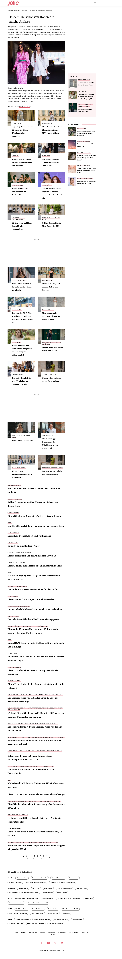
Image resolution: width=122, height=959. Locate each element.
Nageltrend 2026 (83, 165)
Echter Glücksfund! (19, 280)
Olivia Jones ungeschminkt (70, 909)
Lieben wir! (46, 156)
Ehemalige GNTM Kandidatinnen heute (26, 898)
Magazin (23, 932)
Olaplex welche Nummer (68, 882)
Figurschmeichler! (15, 499)
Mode (10, 523)
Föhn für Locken (48, 892)
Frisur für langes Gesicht (64, 888)
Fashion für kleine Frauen (17, 586)
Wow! (9, 780)
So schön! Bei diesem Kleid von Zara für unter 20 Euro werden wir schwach (36, 737)
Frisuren (11, 888)
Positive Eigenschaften (22, 919)
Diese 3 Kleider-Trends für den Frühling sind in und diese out (22, 162)
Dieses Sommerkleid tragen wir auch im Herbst (31, 599)
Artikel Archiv (85, 932)
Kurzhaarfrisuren (23, 888)
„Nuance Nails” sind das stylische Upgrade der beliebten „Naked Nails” (86, 171)
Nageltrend (81, 128)
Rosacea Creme (73, 878)
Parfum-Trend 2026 (84, 152)
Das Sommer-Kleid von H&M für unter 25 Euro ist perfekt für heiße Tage (35, 694)
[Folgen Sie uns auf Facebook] (42, 943)
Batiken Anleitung (48, 898)
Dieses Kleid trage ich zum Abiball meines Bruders (51, 287)
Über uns (52, 934)
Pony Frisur (36, 888)
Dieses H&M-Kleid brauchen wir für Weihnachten (20, 191)
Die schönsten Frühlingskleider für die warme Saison (22, 474)
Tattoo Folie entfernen (58, 878)
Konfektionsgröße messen (52, 468)
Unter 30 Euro (13, 653)
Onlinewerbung (73, 932)
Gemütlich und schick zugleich (19, 552)
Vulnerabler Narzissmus (56, 923)
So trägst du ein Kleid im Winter (24, 546)
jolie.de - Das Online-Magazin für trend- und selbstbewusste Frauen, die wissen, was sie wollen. (13, 3)
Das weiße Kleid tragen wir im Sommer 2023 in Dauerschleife (31, 766)
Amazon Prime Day (14, 681)
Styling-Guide (47, 435)
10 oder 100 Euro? (49, 374)
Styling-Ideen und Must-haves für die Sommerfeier (22, 226)
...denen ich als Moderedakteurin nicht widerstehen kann (35, 609)
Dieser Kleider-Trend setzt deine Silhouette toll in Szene (35, 565)
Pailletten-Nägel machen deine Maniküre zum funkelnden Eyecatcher (86, 133)
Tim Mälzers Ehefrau (22, 909)
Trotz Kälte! (47, 185)
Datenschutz (33, 932)
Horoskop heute (83, 141)
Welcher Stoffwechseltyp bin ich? (36, 882)
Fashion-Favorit (13, 616)
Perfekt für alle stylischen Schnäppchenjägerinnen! (28, 626)
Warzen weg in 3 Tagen (61, 919)
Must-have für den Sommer (18, 815)
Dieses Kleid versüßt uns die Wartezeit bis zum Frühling (35, 516)
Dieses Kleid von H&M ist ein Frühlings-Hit (29, 536)
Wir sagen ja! (47, 123)
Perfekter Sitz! (48, 309)
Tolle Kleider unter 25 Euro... (19, 606)
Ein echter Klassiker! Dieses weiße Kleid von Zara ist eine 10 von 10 (33, 723)
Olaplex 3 (53, 882)
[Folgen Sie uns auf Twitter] (62, 943)
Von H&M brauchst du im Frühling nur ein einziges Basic (36, 526)
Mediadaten (61, 932)
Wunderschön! (13, 513)
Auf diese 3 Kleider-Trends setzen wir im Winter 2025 (50, 162)
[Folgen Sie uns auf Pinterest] (55, 943)
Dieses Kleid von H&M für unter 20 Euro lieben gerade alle (22, 287)
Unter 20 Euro (17, 185)
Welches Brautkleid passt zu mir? (38, 903)
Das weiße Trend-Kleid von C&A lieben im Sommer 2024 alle (21, 381)
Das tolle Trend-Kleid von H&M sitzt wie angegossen (33, 619)
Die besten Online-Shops (16, 903)
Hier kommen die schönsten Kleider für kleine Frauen (51, 316)
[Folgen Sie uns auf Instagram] (48, 943)
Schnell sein (17, 309)
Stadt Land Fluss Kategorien (35, 923)
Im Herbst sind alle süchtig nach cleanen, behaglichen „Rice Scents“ (86, 158)
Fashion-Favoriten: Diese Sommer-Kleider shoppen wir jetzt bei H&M (33, 842)
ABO (16, 932)
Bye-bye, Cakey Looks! (85, 178)
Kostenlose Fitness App (16, 923)
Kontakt (42, 932)
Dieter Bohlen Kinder (37, 913)
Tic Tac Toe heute (53, 913)
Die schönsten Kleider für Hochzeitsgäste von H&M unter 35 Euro (52, 130)
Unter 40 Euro (47, 280)
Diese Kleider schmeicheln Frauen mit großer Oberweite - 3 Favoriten (34, 801)
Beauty (10, 878)
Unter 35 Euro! (13, 532)
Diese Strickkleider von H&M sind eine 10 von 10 (32, 555)
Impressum (51, 932)
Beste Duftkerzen (77, 919)
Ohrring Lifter (89, 898)
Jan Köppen (66, 913)
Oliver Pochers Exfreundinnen (18, 913)
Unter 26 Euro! (17, 374)
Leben (10, 919)
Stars (10, 909)
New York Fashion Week (16, 562)
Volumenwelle (48, 888)
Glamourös (16, 123)
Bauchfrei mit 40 (62, 898)
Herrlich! (15, 156)
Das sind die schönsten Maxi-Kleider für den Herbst (33, 589)
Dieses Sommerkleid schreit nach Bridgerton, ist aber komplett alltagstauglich (86, 97)
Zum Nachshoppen (19, 468)
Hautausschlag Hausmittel (39, 878)
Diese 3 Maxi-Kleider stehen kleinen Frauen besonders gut (36, 794)
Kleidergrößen (76, 898)
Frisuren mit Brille (81, 888)
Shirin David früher (37, 909)
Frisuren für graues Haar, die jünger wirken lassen (23, 892)
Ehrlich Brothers (53, 909)
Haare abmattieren (22, 878)
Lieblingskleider (24, 106)
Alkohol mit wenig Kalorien (42, 919)
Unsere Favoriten (14, 667)
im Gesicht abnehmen (15, 882)
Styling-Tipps (13, 542)
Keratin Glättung (62, 892)
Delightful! (16, 342)
